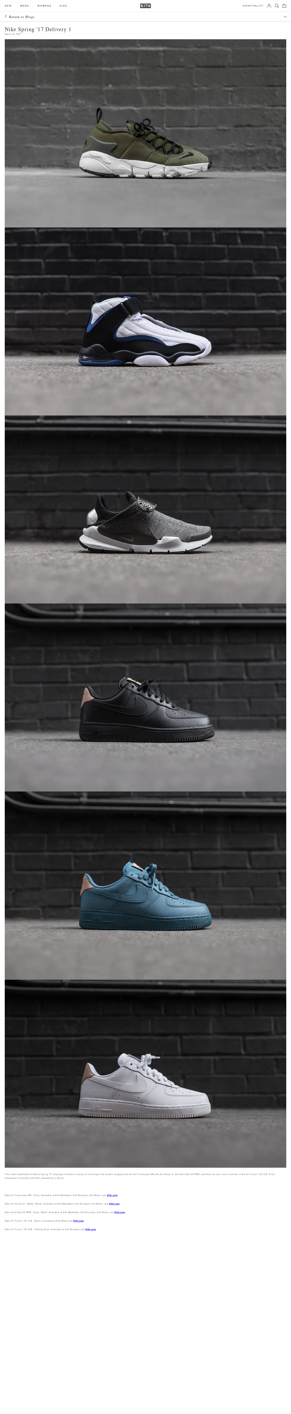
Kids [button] (63, 5)
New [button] (8, 5)
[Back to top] (285, 16)
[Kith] (145, 6)
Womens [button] (44, 5)
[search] (277, 6)
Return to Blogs (22, 16)
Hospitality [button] (253, 5)
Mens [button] (24, 5)
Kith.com (112, 1195)
